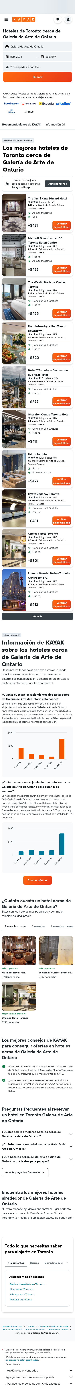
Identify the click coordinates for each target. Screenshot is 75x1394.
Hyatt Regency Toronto (43, 494)
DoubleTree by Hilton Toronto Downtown (47, 328)
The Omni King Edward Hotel (47, 198)
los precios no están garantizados (21, 1359)
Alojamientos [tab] (16, 1263)
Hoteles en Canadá (12, 1329)
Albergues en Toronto (22, 1294)
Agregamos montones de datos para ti (29, 1377)
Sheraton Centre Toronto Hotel (48, 414)
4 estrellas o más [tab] (15, 926)
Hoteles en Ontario (35, 1329)
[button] (6, 19)
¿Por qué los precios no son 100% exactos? (32, 1383)
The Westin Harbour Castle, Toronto (47, 284)
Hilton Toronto (37, 454)
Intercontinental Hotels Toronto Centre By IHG (49, 575)
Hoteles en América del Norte (53, 1326)
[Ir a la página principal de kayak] (23, 19)
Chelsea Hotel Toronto (43, 533)
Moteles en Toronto (21, 1299)
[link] (37, 880)
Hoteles (30, 1326)
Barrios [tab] (34, 1263)
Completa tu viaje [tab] (56, 1263)
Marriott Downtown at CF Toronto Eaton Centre (45, 240)
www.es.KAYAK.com (12, 1326)
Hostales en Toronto (21, 1289)
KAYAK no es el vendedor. (21, 1370)
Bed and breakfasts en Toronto (27, 1284)
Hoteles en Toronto (58, 1329)
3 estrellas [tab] (38, 926)
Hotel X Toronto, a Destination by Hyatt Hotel (48, 372)
